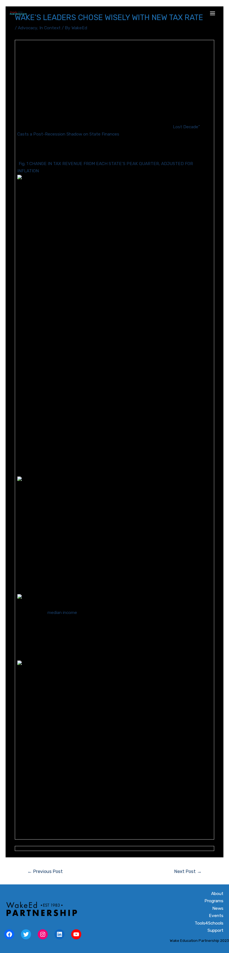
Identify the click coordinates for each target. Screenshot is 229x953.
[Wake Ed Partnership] (18, 13)
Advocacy (27, 27)
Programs (213, 900)
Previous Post (45, 871)
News (217, 908)
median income (62, 612)
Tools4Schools (209, 923)
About (217, 893)
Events (216, 915)
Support (215, 930)
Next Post (188, 871)
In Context (50, 27)
